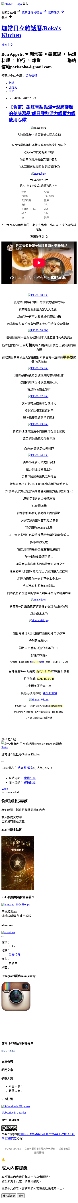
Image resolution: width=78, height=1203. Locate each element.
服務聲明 (39, 1152)
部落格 (13, 87)
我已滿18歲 (9, 1195)
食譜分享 (30, 778)
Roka (4, 747)
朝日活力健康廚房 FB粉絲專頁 (46, 712)
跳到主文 (7, 45)
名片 (12, 91)
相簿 (12, 83)
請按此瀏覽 (50, 693)
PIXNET (17, 1148)
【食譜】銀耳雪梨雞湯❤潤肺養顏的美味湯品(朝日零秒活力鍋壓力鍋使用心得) (42, 113)
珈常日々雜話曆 (8, 1051)
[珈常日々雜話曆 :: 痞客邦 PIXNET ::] (15, 1106)
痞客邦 (22, 767)
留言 (30, 767)
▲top (4, 788)
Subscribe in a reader (14, 1112)
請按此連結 (56, 706)
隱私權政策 (64, 1148)
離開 (21, 1195)
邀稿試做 (30, 782)
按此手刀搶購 (37, 662)
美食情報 (31, 75)
